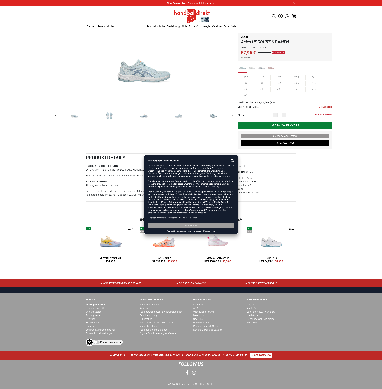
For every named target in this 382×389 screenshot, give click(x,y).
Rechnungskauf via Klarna (261, 319)
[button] (274, 16)
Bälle (184, 26)
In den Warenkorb (285, 125)
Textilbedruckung (149, 315)
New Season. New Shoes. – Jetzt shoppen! (191, 3)
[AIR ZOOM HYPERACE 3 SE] (110, 244)
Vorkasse (252, 322)
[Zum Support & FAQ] (280, 15)
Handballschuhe (155, 26)
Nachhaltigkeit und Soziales (207, 329)
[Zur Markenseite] (244, 37)
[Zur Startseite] (191, 15)
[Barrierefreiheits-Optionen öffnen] (89, 342)
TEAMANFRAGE (285, 142)
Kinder (110, 26)
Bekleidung (173, 26)
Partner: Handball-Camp (205, 326)
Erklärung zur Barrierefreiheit (100, 329)
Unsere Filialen (201, 322)
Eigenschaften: (96, 181)
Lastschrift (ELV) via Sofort (261, 311)
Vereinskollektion (148, 326)
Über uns (198, 319)
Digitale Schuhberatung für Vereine (158, 333)
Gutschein (91, 326)
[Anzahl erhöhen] (284, 115)
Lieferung (91, 319)
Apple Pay (252, 308)
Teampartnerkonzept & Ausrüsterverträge (161, 311)
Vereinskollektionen (150, 304)
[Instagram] (194, 372)
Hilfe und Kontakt (95, 308)
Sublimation (146, 319)
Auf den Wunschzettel (286, 136)
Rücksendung (93, 322)
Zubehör (194, 26)
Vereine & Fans (220, 26)
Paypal (250, 304)
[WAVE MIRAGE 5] (164, 244)
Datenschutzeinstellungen (99, 333)
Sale (233, 26)
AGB (195, 308)
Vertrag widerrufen (96, 304)
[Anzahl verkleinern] (275, 115)
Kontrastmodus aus (110, 342)
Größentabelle (325, 107)
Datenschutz (199, 315)
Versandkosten (93, 311)
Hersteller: (237, 178)
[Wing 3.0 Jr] (271, 244)
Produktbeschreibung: (102, 166)
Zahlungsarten (93, 315)
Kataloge (144, 308)
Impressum (199, 304)
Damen (91, 26)
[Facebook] (187, 372)
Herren (101, 26)
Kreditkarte (252, 315)
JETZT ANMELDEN (261, 355)
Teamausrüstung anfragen (153, 329)
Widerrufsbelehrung (203, 311)
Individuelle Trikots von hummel (156, 322)
